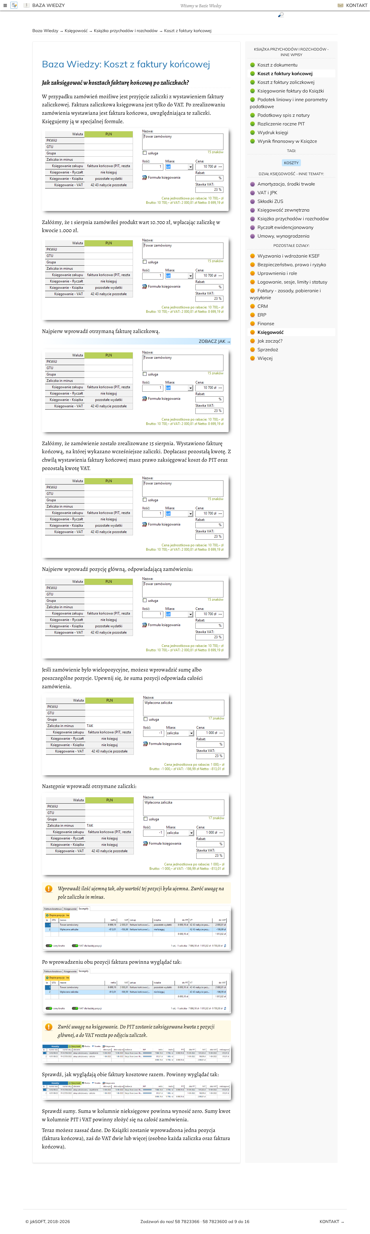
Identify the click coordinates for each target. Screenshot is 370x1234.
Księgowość (77, 30)
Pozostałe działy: (291, 245)
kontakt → (332, 1221)
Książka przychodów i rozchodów (126, 30)
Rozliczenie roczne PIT (281, 124)
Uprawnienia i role (277, 273)
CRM (263, 306)
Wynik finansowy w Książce (287, 141)
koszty (291, 162)
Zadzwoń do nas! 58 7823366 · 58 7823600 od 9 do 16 (194, 1221)
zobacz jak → (215, 341)
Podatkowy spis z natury (284, 115)
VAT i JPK (267, 192)
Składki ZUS (270, 201)
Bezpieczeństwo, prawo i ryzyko (292, 264)
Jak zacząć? (270, 341)
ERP (262, 315)
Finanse (266, 323)
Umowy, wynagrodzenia (284, 236)
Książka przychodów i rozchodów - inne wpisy (291, 52)
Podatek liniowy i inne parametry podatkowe (289, 103)
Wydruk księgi (273, 132)
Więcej (265, 358)
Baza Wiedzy (48, 5)
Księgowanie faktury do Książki (291, 91)
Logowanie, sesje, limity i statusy (292, 282)
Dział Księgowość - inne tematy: (291, 173)
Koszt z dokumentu (277, 65)
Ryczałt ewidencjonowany (285, 227)
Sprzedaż (268, 349)
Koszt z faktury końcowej (285, 73)
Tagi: (291, 150)
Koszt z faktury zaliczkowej (286, 82)
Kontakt (356, 5)
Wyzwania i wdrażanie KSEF (289, 256)
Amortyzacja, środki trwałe (286, 184)
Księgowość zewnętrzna (284, 210)
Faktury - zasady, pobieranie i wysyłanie (285, 294)
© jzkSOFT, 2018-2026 (47, 1221)
